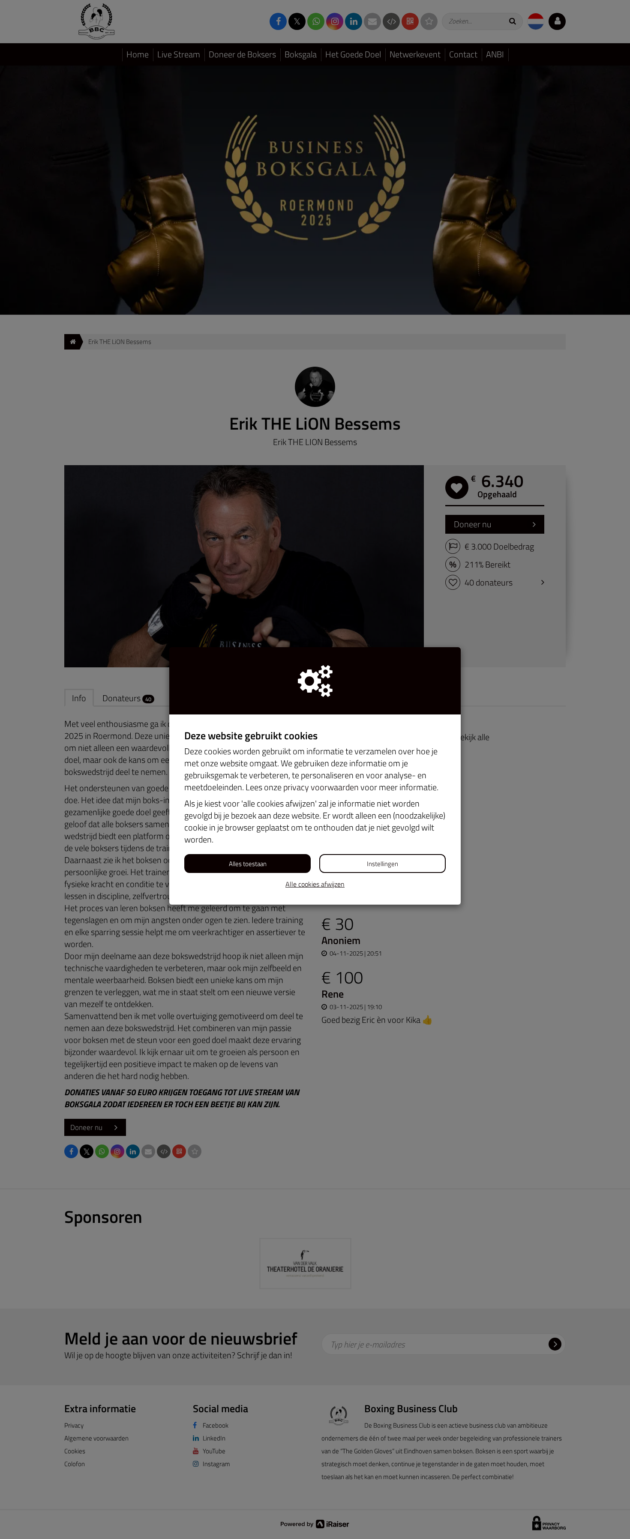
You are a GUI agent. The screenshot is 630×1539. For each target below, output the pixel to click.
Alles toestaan (248, 864)
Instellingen (382, 864)
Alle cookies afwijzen (315, 884)
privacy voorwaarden (321, 787)
